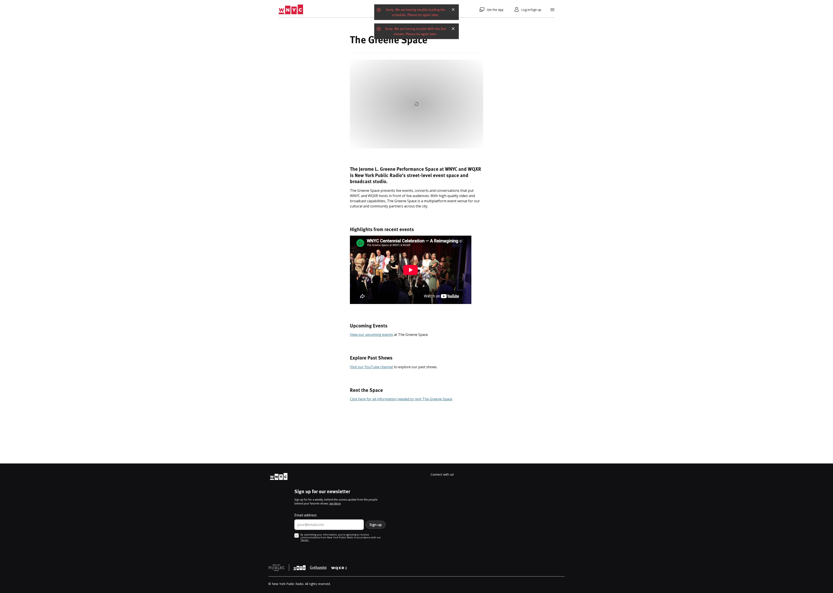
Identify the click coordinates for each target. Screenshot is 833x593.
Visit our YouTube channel (371, 367)
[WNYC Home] (291, 10)
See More (335, 503)
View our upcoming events (371, 334)
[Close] (453, 10)
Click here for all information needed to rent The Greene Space (401, 399)
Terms (304, 540)
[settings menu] (552, 9)
